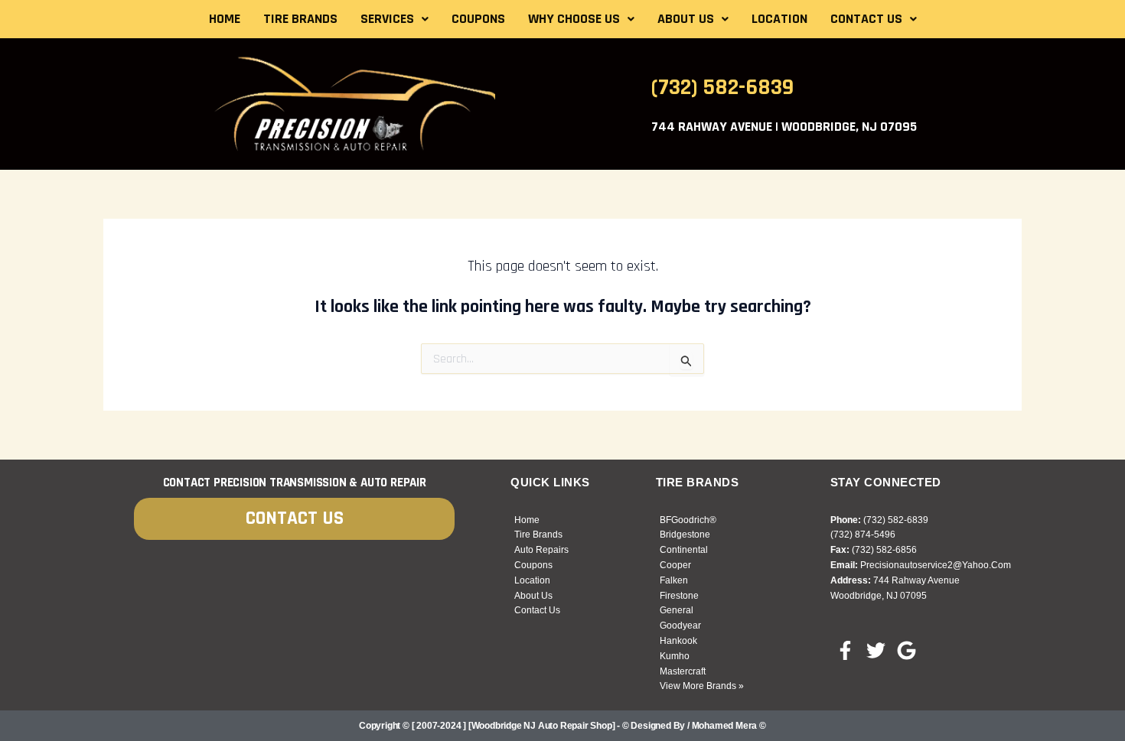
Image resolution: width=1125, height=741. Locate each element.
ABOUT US (685, 19)
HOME (224, 19)
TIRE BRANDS (300, 19)
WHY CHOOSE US (574, 19)
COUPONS (478, 19)
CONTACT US (866, 19)
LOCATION (779, 19)
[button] (394, 19)
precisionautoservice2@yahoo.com (935, 565)
